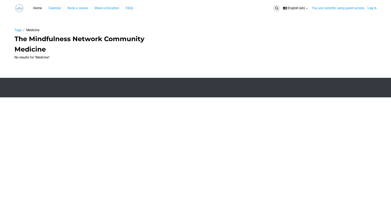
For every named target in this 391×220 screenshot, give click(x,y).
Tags (18, 30)
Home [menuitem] (37, 8)
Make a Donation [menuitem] (106, 8)
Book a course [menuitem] (78, 8)
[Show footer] (380, 209)
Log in (372, 8)
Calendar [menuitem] (54, 8)
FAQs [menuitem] (129, 8)
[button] (276, 8)
